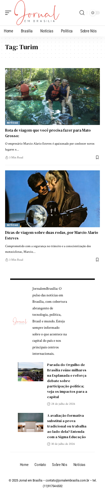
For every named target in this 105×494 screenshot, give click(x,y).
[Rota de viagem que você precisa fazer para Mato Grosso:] (52, 96)
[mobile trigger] (9, 13)
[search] (82, 13)
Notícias (12, 122)
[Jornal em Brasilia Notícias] (37, 13)
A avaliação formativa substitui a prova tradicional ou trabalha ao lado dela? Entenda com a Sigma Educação (66, 426)
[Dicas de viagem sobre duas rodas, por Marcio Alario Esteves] (52, 198)
